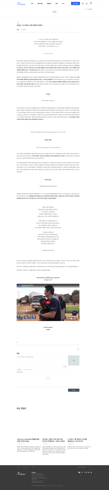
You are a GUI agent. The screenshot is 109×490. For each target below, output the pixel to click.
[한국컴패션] (21, 3)
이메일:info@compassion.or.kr (38, 482)
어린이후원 (40, 3)
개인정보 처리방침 (26, 467)
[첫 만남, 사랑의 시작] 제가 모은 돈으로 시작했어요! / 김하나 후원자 (53, 440)
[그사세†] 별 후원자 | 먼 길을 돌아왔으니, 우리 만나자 (77, 440)
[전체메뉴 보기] (83, 3)
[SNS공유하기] (78, 349)
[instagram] (82, 472)
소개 (32, 3)
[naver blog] (86, 472)
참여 (57, 3)
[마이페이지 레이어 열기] (86, 3)
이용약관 (18, 467)
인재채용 (33, 467)
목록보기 (74, 390)
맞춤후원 (49, 3)
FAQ (38, 467)
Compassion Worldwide (82, 467)
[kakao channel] (89, 472)
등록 (74, 360)
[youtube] (79, 472)
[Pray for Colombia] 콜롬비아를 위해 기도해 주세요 (28, 440)
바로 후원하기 (75, 3)
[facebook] (84, 472)
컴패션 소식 (90, 9)
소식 (63, 3)
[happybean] (91, 472)
